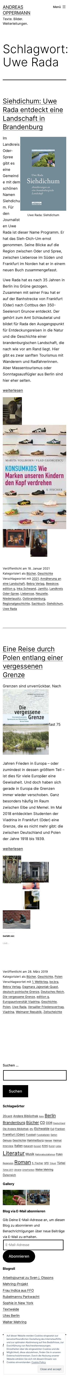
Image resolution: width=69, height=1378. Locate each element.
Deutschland (59, 1123)
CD (42, 1122)
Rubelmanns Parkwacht (21, 1297)
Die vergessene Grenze (19, 997)
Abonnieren (19, 1256)
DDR (49, 1123)
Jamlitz (43, 588)
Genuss (7, 1140)
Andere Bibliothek (25, 1116)
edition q (9, 588)
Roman (22, 1162)
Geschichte (45, 573)
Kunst (52, 1146)
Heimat (57, 1140)
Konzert (37, 1146)
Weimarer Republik (29, 1012)
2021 (35, 578)
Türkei (61, 1163)
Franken (60, 1128)
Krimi (45, 1145)
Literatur (14, 1153)
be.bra (53, 982)
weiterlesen (13, 390)
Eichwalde (41, 1129)
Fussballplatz (43, 1134)
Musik (30, 1154)
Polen (58, 976)
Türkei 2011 (8, 1170)
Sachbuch (38, 603)
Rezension (8, 1163)
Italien (18, 1146)
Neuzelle (42, 593)
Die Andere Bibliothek (16, 1128)
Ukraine (17, 1169)
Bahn (41, 1116)
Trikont (53, 1163)
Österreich (9, 1175)
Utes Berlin (11, 1315)
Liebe (58, 1146)
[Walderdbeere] (14, 1197)
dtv (31, 1128)
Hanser (48, 1140)
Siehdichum (55, 603)
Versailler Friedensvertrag (46, 1007)
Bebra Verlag (35, 583)
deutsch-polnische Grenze (21, 992)
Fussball (31, 1134)
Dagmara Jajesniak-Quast (40, 987)
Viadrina (8, 1012)
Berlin (50, 1115)
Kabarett (28, 1146)
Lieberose (27, 593)
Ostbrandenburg (34, 598)
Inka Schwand (26, 588)
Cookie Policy (38, 1362)
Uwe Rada (10, 609)
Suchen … (11, 1065)
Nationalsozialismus (45, 1154)
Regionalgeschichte (16, 603)
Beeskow (52, 583)
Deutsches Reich (52, 992)
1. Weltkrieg (40, 982)
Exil (52, 1128)
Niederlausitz (12, 598)
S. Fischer (37, 1163)
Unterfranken (28, 1170)
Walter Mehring (44, 1169)
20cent (7, 1116)
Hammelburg (35, 1140)
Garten (54, 1134)
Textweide (11, 1309)
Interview (8, 1145)
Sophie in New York (18, 1303)
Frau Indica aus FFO (18, 1290)
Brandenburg (14, 1122)
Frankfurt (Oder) (14, 1134)
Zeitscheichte (52, 1012)
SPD (46, 1163)
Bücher (31, 573)
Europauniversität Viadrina (21, 1001)
